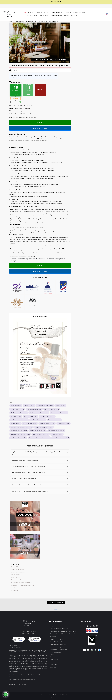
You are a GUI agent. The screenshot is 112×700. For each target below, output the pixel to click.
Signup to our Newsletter (56, 602)
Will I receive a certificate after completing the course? (40, 472)
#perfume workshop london (18, 437)
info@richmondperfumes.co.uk (26, 679)
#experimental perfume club (41, 434)
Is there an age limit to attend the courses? (40, 460)
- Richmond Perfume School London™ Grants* (23, 585)
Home (25, 12)
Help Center (53, 664)
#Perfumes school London (34, 409)
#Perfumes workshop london (19, 412)
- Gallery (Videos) (15, 577)
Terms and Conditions (56, 662)
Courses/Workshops (56, 15)
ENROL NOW (40, 122)
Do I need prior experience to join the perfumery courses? (40, 466)
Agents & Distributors (56, 639)
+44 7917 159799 (19, 682)
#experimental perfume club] (60, 437)
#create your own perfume (47, 423)
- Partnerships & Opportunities (19, 580)
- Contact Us (14, 590)
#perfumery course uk (54, 420)
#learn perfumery (15, 423)
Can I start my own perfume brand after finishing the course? (40, 491)
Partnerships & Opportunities (58, 649)
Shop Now (53, 636)
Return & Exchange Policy (57, 641)
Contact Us (74, 15)
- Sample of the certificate (17, 572)
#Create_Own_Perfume (17, 409)
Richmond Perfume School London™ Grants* (62, 634)
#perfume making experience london (39, 437)
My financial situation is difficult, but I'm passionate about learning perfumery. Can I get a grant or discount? (40, 453)
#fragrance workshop (63, 423)
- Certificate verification (17, 569)
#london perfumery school (38, 420)
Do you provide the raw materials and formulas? (40, 485)
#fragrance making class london (43, 427)
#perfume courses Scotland (56, 430)
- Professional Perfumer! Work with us (21, 582)
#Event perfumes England (51, 409)
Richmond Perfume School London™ (60, 628)
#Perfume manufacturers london (39, 412)
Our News (66, 15)
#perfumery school (16, 416)
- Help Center (14, 587)
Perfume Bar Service (56, 652)
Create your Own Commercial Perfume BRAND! (63, 631)
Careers (52, 656)
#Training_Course (29, 405)
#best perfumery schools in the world (21, 427)
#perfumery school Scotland (38, 430)
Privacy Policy (54, 659)
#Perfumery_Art (60, 405)
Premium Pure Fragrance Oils (58, 647)
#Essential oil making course (59, 412)
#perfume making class (30, 416)
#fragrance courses (56, 434)
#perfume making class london (19, 420)
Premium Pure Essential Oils (58, 644)
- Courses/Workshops (16, 566)
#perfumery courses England (19, 430)
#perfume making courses (47, 416)
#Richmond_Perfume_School (45, 405)
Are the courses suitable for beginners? (40, 479)
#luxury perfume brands (30, 423)
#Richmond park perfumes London (20, 434)
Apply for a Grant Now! (40, 128)
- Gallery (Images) (15, 574)
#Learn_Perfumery (16, 405)
